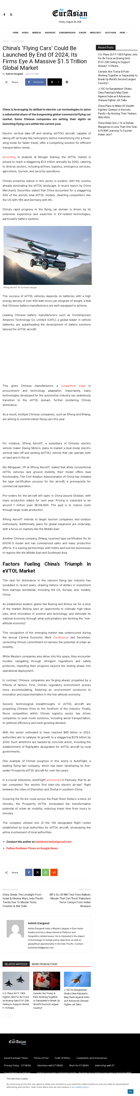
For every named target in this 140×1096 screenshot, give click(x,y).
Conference (61, 637)
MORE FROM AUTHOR (44, 964)
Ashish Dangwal (14, 73)
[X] (11, 14)
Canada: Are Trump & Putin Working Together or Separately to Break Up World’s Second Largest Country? (46, 1000)
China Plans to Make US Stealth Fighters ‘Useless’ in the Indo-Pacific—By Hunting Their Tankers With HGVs (117, 111)
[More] (67, 82)
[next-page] (10, 1015)
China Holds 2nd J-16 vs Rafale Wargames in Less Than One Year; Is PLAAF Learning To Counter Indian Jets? (117, 129)
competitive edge (73, 385)
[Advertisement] (46, 97)
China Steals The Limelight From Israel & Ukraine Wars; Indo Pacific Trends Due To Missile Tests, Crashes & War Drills (23, 900)
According (9, 157)
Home (6, 41)
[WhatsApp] (45, 872)
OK (130, 1091)
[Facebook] (4, 14)
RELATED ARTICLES (16, 964)
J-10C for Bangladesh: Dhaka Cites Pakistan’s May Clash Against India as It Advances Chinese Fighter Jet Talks (76, 997)
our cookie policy (80, 1087)
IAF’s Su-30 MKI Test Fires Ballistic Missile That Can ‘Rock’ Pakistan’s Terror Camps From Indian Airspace (70, 900)
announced (53, 780)
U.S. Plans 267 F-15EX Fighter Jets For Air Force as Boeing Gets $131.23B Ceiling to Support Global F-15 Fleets (16, 1000)
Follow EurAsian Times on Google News (32, 848)
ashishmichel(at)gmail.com (53, 841)
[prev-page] (5, 1015)
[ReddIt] (54, 872)
